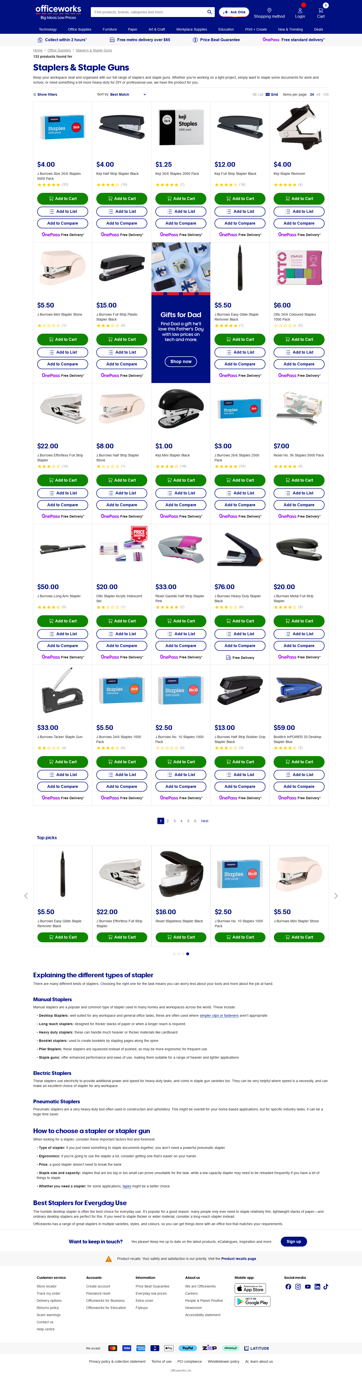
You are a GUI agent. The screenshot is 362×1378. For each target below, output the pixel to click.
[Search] (209, 12)
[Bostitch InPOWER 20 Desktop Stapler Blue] (299, 691)
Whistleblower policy (223, 1361)
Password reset (98, 1293)
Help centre (46, 1329)
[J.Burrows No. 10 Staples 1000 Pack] (181, 691)
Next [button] (204, 821)
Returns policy (48, 1308)
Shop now (181, 361)
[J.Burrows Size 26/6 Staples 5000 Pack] (62, 128)
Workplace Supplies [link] (191, 29)
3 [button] (175, 821)
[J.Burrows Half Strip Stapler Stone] (122, 409)
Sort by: (103, 94)
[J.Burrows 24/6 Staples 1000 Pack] (122, 691)
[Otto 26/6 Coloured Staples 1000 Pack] (299, 268)
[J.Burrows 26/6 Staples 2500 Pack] (240, 409)
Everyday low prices (151, 1293)
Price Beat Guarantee (152, 1286)
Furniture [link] (110, 29)
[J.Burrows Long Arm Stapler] (62, 550)
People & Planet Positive (204, 1301)
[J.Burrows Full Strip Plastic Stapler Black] (122, 268)
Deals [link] (318, 29)
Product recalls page (238, 1259)
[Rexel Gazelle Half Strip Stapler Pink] (181, 550)
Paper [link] (132, 29)
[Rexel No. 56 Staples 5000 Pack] (299, 409)
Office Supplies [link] (79, 29)
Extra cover (144, 1301)
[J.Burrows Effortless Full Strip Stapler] (62, 409)
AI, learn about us (259, 1361)
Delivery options (49, 1301)
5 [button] (188, 821)
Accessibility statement (202, 1315)
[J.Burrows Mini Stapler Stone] (62, 268)
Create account (98, 1286)
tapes (127, 1186)
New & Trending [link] (290, 29)
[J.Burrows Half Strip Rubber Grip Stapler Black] (240, 691)
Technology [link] (48, 29)
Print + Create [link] (256, 29)
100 (326, 94)
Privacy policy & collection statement (117, 1361)
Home (38, 50)
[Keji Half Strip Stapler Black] (122, 128)
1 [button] (161, 821)
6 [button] (195, 821)
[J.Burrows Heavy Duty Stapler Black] (240, 550)
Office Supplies (59, 50)
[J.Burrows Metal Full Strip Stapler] (299, 550)
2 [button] (168, 821)
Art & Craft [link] (157, 29)
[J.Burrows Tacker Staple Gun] (62, 691)
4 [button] (181, 821)
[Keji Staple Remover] (299, 128)
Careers (191, 1293)
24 (312, 94)
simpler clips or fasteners (219, 1015)
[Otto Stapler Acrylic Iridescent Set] (122, 550)
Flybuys (142, 1308)
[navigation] (47, 29)
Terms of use (161, 1361)
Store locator (47, 1286)
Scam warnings (49, 1315)
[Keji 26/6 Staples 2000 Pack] (181, 128)
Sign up (294, 1241)
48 (318, 94)
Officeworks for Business (105, 1301)
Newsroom (193, 1308)
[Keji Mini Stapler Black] (181, 409)
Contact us (45, 1322)
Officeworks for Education (106, 1308)
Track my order (48, 1293)
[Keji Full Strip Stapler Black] (240, 128)
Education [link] (226, 29)
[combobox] (153, 12)
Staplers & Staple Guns (94, 50)
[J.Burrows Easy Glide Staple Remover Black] (240, 268)
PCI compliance (190, 1361)
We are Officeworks (200, 1286)
